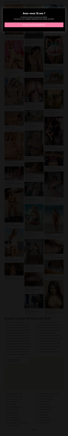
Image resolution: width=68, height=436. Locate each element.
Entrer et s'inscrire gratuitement (34, 25)
